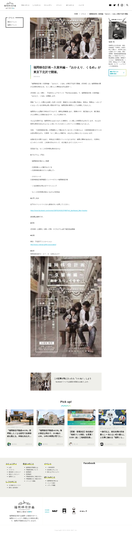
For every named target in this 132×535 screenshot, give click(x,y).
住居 (8, 427)
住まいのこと (25, 5)
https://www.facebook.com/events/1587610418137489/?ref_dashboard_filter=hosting (58, 210)
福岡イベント (12, 25)
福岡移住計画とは (52, 481)
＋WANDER (50, 467)
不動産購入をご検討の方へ (34, 479)
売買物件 (12, 427)
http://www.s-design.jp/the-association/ (43, 244)
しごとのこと (37, 5)
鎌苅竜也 (14, 444)
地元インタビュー (14, 474)
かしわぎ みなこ (109, 444)
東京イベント (12, 22)
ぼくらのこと (70, 5)
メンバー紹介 (51, 483)
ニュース (81, 5)
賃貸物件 (28, 472)
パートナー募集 (30, 481)
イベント (59, 5)
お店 (10, 467)
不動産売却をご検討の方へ (34, 476)
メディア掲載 (51, 485)
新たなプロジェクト (53, 472)
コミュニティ (48, 5)
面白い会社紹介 (13, 487)
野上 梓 (76, 444)
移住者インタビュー (112, 428)
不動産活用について (32, 469)
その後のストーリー (15, 485)
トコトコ (11, 469)
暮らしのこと (117, 427)
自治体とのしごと (52, 469)
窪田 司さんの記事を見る (117, 73)
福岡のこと (12, 476)
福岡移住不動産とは (32, 467)
